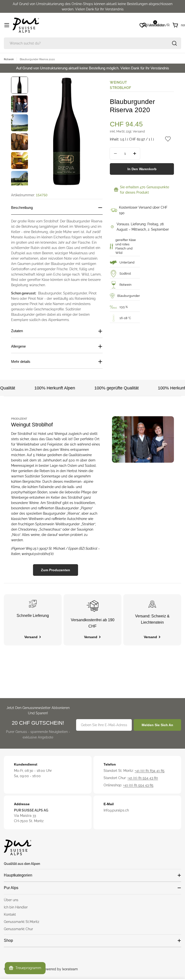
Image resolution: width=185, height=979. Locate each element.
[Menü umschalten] (7, 25)
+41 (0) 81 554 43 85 (138, 785)
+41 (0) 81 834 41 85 (150, 771)
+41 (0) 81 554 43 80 (142, 778)
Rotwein (9, 59)
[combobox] (92, 43)
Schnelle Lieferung (33, 616)
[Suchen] (174, 43)
